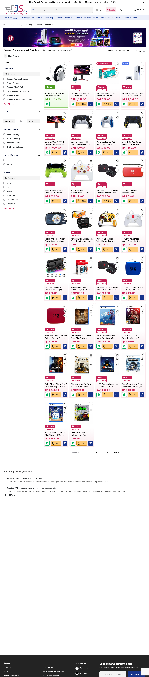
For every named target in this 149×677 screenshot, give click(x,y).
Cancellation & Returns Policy (53, 671)
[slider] (5, 116)
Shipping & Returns (49, 668)
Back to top (136, 664)
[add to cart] (90, 104)
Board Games (13, 83)
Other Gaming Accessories (18, 91)
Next (116, 453)
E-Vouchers (78, 18)
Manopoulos (12, 200)
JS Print (95, 18)
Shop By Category (17, 25)
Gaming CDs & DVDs (15, 87)
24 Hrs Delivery (13, 139)
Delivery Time (120, 51)
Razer (9, 191)
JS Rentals (87, 18)
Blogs (5, 671)
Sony (9, 183)
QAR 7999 (32, 121)
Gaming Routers (14, 95)
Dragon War (12, 204)
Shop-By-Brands (131, 18)
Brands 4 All (119, 18)
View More (8, 104)
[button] (116, 104)
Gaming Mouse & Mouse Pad (19, 99)
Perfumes (68, 18)
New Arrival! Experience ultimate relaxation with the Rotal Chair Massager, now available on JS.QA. (72, 2)
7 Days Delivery (13, 143)
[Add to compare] (65, 73)
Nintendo (11, 196)
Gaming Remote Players (17, 79)
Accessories (59, 18)
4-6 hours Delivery (15, 147)
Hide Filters (13, 56)
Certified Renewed (106, 18)
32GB (9, 164)
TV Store (39, 18)
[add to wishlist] (65, 64)
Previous (75, 453)
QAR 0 (7, 121)
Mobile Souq (48, 18)
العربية (101, 10)
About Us (7, 668)
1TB (8, 160)
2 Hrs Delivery (13, 134)
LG (8, 187)
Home (5, 25)
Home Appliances (28, 18)
